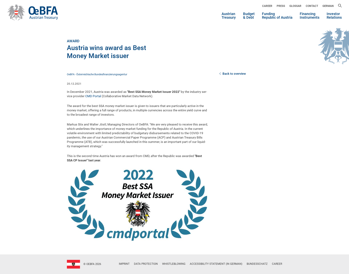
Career (267, 6)
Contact (312, 6)
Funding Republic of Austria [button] (277, 16)
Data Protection (146, 263)
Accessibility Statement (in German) (216, 263)
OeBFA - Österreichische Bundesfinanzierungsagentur (97, 74)
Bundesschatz (257, 263)
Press (281, 6)
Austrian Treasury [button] (229, 16)
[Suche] (340, 6)
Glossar (295, 6)
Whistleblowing (173, 263)
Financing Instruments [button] (309, 16)
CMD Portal (93, 96)
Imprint (124, 263)
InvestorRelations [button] (334, 16)
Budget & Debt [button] (249, 16)
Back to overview (234, 73)
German (328, 6)
